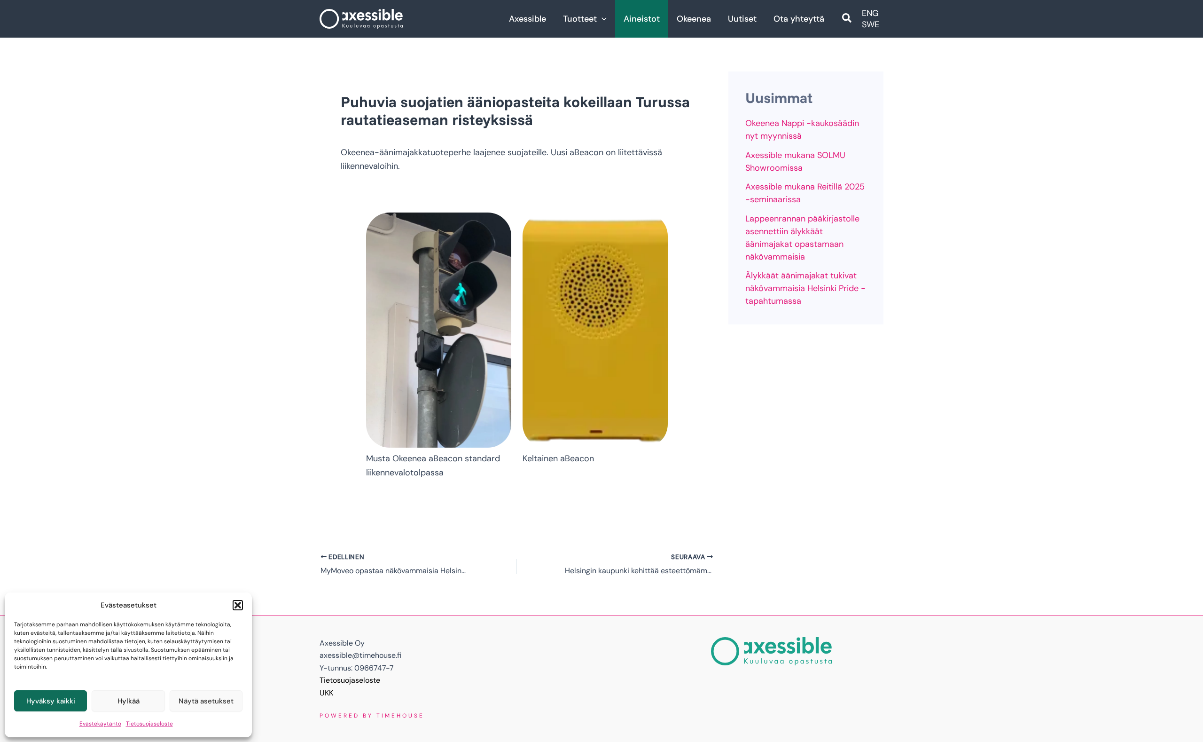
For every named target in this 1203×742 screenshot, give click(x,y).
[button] (237, 605)
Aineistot (642, 18)
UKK (326, 693)
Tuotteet (580, 18)
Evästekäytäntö (100, 723)
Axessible (527, 18)
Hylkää (128, 701)
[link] (870, 13)
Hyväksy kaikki (50, 701)
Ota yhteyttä (798, 18)
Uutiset (742, 18)
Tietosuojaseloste (149, 723)
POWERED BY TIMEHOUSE (372, 715)
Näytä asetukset (206, 701)
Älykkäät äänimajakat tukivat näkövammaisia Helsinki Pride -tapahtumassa (805, 288)
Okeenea (694, 18)
